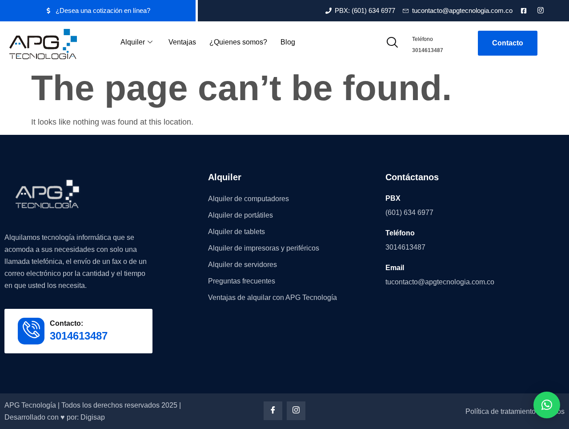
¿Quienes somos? (238, 42)
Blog (287, 42)
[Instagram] (296, 410)
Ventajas (182, 42)
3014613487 (427, 50)
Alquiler (132, 42)
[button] (392, 43)
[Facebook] (273, 410)
